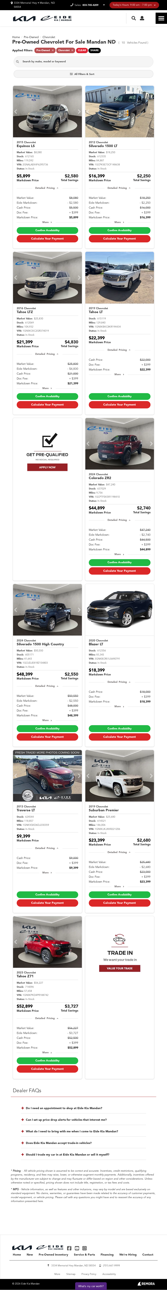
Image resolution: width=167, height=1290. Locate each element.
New (30, 1254)
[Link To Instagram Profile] (84, 1248)
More (45, 222)
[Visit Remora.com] (146, 1284)
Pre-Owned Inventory (53, 1254)
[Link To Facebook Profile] (70, 1248)
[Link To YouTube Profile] (77, 1248)
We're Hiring (128, 1254)
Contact (147, 1254)
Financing (107, 1254)
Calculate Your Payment (47, 238)
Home (17, 1254)
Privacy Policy (88, 1274)
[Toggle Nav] (161, 18)
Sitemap (70, 1274)
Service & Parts (84, 1254)
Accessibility (109, 1274)
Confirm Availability (47, 230)
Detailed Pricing (45, 188)
